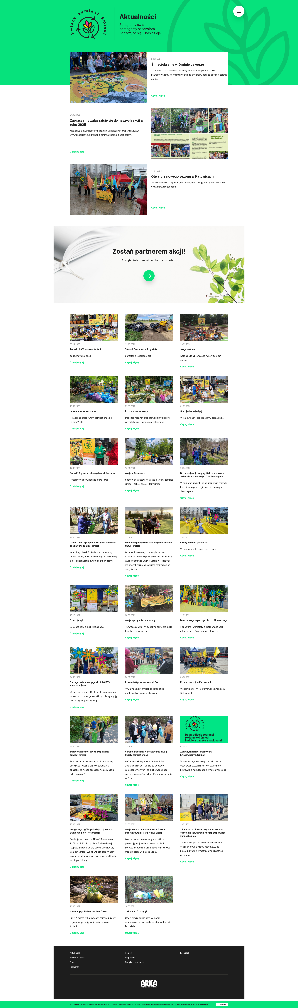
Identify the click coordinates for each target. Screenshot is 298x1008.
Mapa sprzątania (77, 957)
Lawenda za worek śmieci (83, 411)
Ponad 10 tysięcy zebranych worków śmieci (93, 473)
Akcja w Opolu (187, 349)
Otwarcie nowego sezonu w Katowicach (182, 176)
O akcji (73, 962)
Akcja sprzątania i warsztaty (140, 620)
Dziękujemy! (76, 620)
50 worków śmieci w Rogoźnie (141, 349)
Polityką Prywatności (126, 1004)
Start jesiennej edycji (191, 411)
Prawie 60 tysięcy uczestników (141, 682)
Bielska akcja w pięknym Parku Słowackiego (203, 620)
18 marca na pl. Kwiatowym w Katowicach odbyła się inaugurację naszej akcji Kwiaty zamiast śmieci (202, 832)
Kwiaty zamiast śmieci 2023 (194, 542)
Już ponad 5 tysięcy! (136, 911)
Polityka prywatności (134, 962)
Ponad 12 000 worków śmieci (85, 349)
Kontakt (128, 953)
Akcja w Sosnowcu (135, 473)
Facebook (184, 953)
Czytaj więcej (158, 95)
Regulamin (130, 957)
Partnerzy (74, 967)
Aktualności (75, 953)
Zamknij (222, 1004)
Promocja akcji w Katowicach (196, 682)
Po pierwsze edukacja (137, 411)
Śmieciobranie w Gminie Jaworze (177, 64)
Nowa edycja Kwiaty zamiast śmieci (88, 911)
